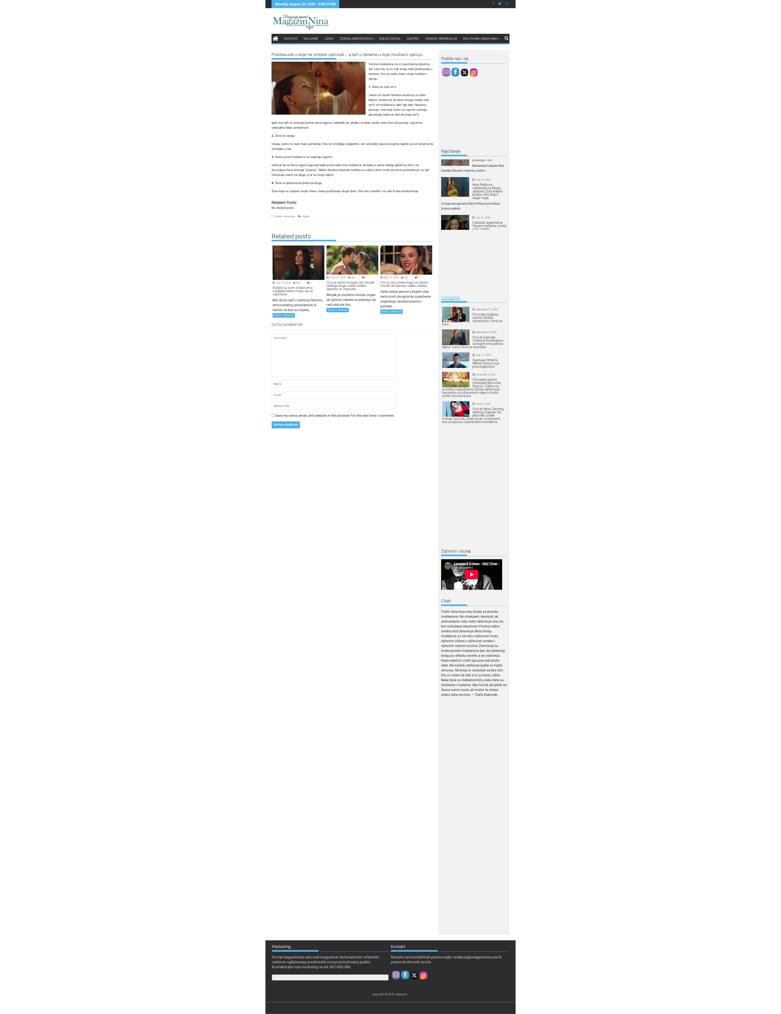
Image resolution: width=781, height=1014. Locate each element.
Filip (298, 282)
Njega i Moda (389, 39)
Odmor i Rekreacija (441, 39)
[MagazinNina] (275, 38)
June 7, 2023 (483, 403)
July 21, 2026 (483, 160)
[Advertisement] (471, 113)
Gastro (413, 39)
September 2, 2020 (486, 332)
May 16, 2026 (391, 277)
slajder (306, 216)
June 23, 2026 (338, 277)
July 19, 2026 (283, 282)
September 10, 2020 (487, 309)
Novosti (291, 39)
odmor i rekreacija (285, 216)
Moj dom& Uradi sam (480, 39)
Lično (329, 39)
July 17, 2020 (483, 355)
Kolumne (311, 39)
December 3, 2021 (486, 374)
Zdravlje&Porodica (356, 39)
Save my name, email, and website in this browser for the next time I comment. (335, 415)
